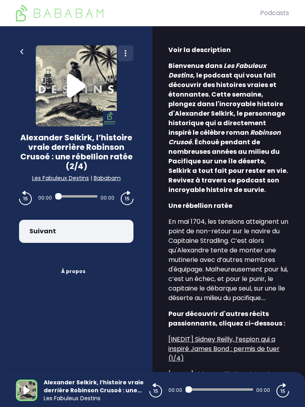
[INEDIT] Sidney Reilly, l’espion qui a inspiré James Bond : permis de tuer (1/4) (224, 349)
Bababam (107, 178)
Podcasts (274, 12)
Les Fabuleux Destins (60, 178)
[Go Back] (21, 51)
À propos (73, 271)
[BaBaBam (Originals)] (138, 13)
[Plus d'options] (125, 53)
